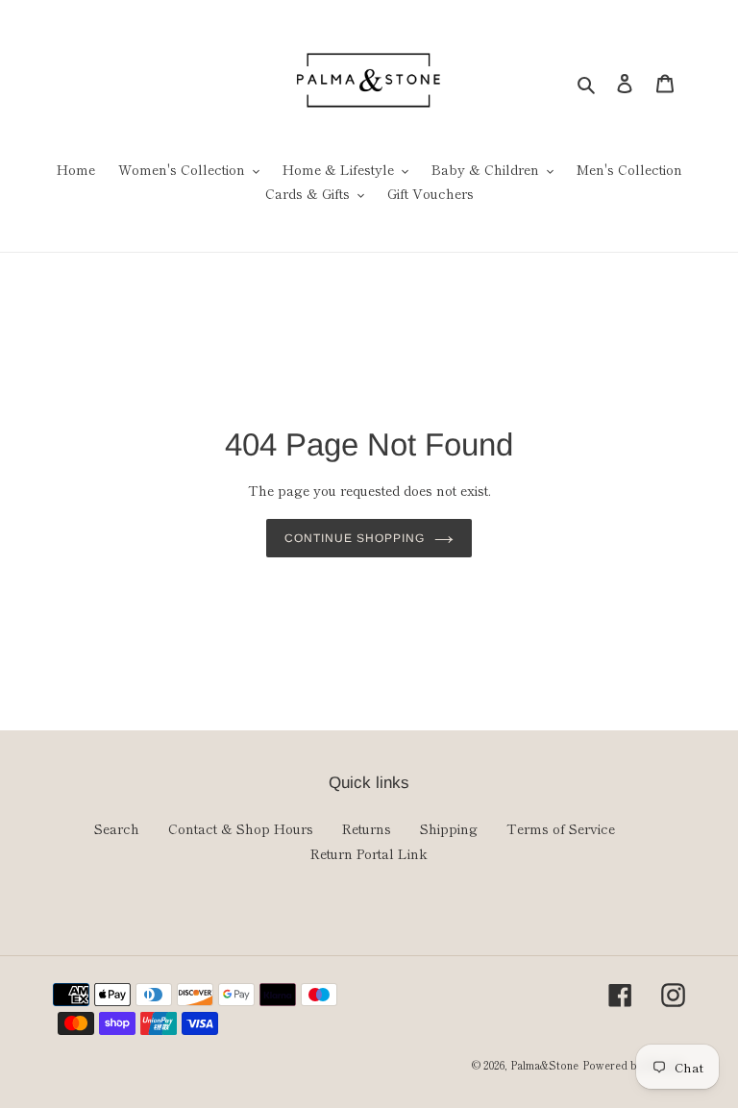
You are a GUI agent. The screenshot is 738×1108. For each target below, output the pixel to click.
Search (116, 828)
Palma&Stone (544, 1064)
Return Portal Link (369, 853)
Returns (366, 828)
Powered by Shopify (633, 1064)
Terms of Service (560, 828)
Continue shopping (354, 538)
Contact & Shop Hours (240, 828)
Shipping (449, 828)
